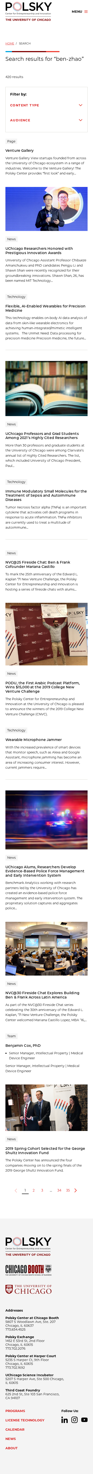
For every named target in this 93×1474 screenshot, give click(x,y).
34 (59, 1190)
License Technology (24, 1420)
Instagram (74, 1420)
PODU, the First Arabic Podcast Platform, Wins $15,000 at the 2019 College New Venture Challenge (42, 687)
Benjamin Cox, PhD (23, 1045)
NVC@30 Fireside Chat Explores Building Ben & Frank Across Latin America (42, 995)
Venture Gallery (19, 150)
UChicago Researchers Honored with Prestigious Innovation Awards (39, 250)
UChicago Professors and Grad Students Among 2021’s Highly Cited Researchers (42, 436)
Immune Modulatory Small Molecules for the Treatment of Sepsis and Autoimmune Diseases (46, 495)
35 (68, 1190)
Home (9, 43)
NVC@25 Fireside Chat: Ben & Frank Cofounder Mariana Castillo (37, 564)
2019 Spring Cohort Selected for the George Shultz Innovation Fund (45, 1150)
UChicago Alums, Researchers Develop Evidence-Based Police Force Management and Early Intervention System (44, 871)
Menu (77, 12)
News (10, 1439)
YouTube (84, 1420)
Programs (15, 1411)
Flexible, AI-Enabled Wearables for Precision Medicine (45, 308)
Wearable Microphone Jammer (33, 740)
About (11, 1448)
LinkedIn (64, 1420)
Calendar (14, 1429)
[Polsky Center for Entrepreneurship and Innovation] (34, 11)
